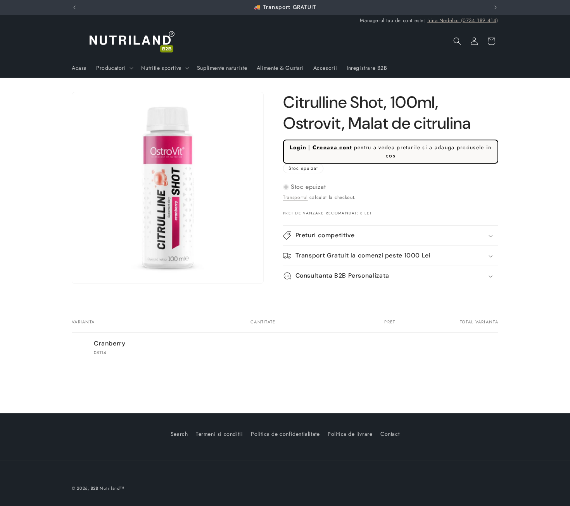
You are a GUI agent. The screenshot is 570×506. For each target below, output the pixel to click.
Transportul (295, 197)
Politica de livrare (350, 434)
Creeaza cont (332, 147)
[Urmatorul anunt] (495, 7)
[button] (114, 68)
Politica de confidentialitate (285, 434)
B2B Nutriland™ (107, 488)
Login (298, 147)
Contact (389, 434)
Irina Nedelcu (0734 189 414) (462, 20)
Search (179, 434)
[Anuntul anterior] (74, 7)
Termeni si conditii (219, 434)
